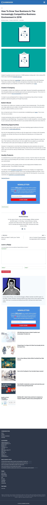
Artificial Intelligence (5, 443)
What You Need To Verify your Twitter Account (10, 237)
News (2, 451)
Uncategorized (4, 456)
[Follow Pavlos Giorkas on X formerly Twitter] (25, 229)
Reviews (2, 452)
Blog (2, 477)
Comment (4, 248)
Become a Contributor (5, 435)
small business (5, 206)
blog (6, 298)
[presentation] (8, 337)
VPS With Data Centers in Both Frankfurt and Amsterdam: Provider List (14, 461)
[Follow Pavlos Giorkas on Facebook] (22, 229)
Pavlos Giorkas (5, 20)
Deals (2, 448)
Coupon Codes (4, 475)
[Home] (1, 8)
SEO (2, 453)
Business (3, 446)
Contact (2, 434)
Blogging (3, 444)
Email (26, 267)
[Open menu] (44, 2)
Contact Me (3, 483)
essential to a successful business (17, 174)
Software (3, 455)
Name (4, 267)
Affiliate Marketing (4, 442)
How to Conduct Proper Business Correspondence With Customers (37, 237)
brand (36, 112)
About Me (3, 481)
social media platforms (14, 129)
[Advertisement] (23, 416)
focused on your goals (16, 169)
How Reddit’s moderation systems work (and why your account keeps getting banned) (17, 467)
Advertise (3, 437)
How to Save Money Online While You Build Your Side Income (12, 464)
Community (21, 20)
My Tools (3, 478)
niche (35, 83)
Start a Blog (3, 472)
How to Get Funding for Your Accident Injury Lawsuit (30, 371)
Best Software (4, 474)
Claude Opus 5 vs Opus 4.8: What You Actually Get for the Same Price (14, 462)
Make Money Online (5, 449)
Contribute (3, 480)
